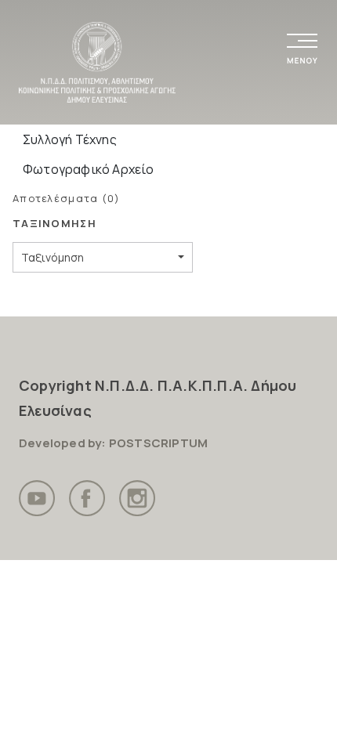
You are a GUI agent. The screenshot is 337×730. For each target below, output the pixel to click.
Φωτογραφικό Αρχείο (88, 169)
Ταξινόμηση (52, 257)
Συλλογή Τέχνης (70, 139)
